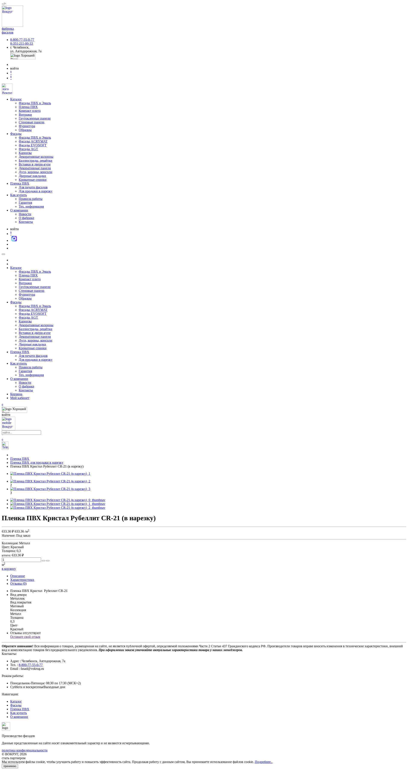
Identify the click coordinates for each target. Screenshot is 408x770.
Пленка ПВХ (28, 107)
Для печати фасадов (33, 187)
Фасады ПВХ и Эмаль (35, 103)
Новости (25, 214)
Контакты (26, 222)
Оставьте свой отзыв (25, 637)
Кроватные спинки (33, 179)
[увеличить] (43, 560)
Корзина (16, 394)
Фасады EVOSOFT (33, 145)
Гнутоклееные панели (35, 118)
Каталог (16, 99)
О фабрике (26, 218)
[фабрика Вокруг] (8, 429)
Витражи (25, 114)
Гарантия (25, 202)
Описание (17, 576)
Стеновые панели (31, 122)
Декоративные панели (35, 168)
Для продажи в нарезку (35, 191)
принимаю (9, 766)
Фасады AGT (28, 149)
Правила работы (30, 199)
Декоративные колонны (36, 156)
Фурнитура (27, 126)
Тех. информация (31, 206)
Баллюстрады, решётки (35, 160)
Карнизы (25, 153)
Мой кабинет (19, 398)
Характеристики (22, 580)
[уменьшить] (48, 560)
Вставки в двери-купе (35, 164)
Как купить (18, 195)
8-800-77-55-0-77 (22, 39)
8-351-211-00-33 (21, 43)
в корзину (9, 568)
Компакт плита (30, 111)
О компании (19, 210)
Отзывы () (18, 583)
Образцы (25, 130)
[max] (14, 240)
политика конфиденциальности (25, 750)
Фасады (15, 133)
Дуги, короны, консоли (35, 172)
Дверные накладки (32, 176)
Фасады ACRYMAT (33, 141)
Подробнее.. (263, 762)
